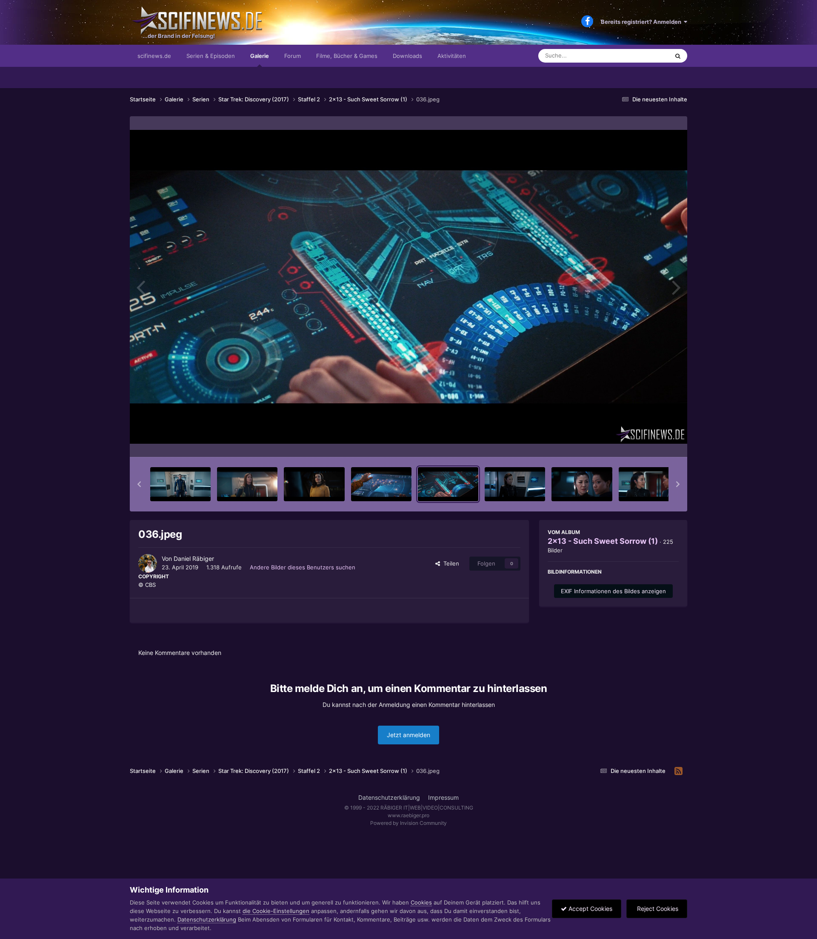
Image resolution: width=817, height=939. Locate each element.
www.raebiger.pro (408, 815)
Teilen (449, 563)
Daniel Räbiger (194, 558)
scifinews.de (154, 55)
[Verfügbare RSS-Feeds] (678, 771)
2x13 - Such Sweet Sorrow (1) (603, 541)
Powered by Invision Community (408, 823)
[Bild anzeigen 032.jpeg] (180, 484)
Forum (292, 55)
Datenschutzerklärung (389, 797)
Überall (648, 55)
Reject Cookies (656, 908)
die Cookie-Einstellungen (276, 910)
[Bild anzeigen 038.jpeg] (581, 484)
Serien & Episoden (210, 55)
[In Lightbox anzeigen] (408, 287)
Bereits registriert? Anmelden (642, 21)
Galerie (259, 55)
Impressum (443, 797)
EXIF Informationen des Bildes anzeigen (613, 591)
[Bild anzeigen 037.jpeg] (515, 484)
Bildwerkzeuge (648, 441)
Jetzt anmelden (408, 734)
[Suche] (677, 56)
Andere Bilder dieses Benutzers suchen (302, 567)
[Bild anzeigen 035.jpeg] (381, 484)
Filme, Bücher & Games (346, 55)
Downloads (407, 55)
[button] (139, 484)
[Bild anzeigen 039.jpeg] (649, 484)
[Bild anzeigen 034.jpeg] (314, 484)
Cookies (421, 902)
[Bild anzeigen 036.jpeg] (448, 484)
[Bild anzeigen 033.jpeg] (247, 484)
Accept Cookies (589, 908)
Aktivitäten (451, 55)
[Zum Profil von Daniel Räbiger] (147, 563)
